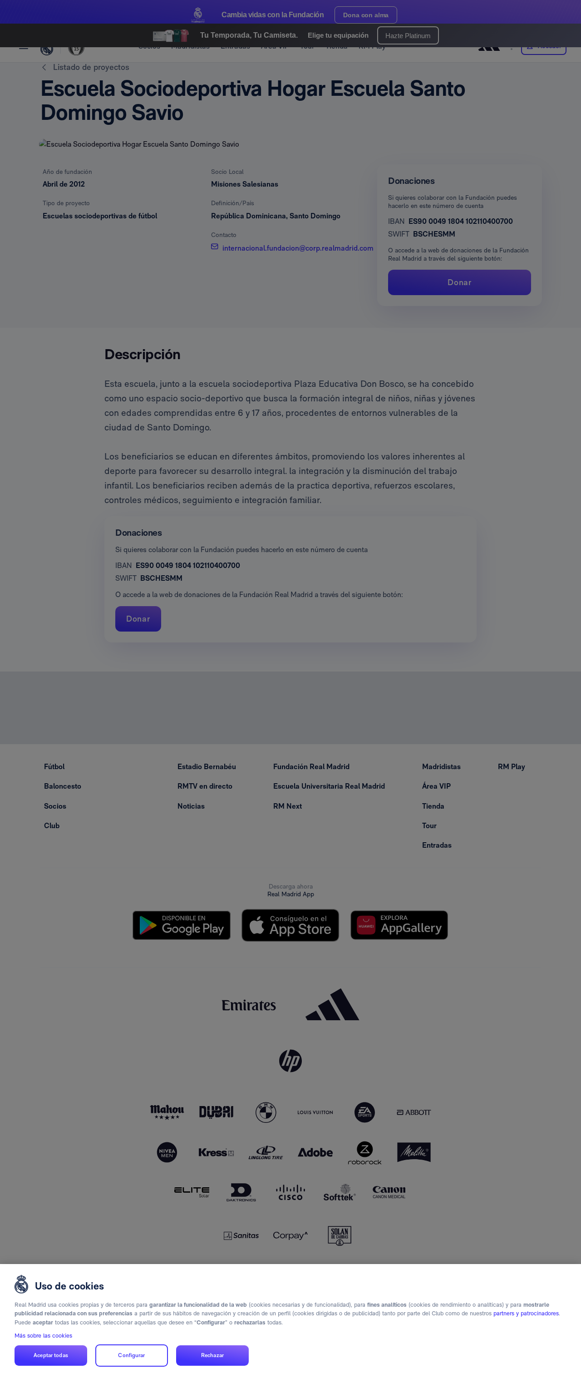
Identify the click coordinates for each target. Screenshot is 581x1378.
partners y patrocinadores (526, 1313)
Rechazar (212, 1356)
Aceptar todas (51, 1356)
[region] (290, 1321)
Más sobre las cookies (43, 1335)
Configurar (131, 1356)
